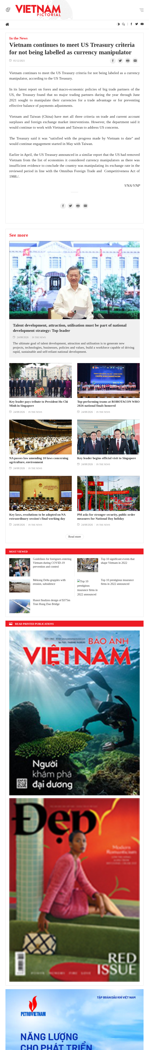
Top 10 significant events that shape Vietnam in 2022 (117, 561)
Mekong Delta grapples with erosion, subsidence (49, 582)
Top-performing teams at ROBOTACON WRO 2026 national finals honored (108, 403)
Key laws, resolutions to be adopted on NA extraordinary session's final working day (37, 516)
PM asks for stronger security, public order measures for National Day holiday (106, 516)
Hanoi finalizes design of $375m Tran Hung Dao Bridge (51, 602)
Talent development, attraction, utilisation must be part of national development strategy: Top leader (69, 328)
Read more (74, 536)
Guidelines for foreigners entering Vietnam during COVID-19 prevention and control (52, 562)
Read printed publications (34, 623)
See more (18, 235)
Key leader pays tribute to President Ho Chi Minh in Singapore (38, 403)
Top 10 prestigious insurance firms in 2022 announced (117, 582)
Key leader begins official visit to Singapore (106, 458)
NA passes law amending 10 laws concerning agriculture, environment (38, 460)
